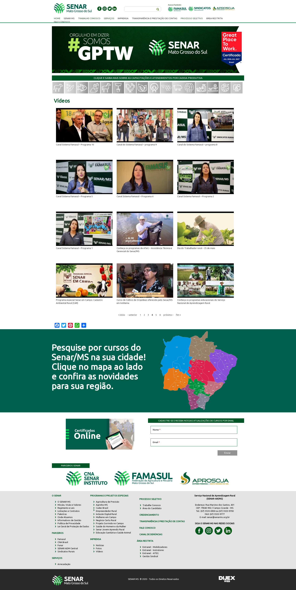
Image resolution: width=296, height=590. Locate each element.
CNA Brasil (63, 542)
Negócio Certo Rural (106, 520)
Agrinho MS (102, 505)
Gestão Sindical (150, 556)
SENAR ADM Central (68, 548)
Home (57, 18)
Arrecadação (64, 564)
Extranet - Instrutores (153, 550)
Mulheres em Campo (106, 517)
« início (121, 314)
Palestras (62, 514)
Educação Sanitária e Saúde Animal (113, 532)
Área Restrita (214, 18)
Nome (157, 429)
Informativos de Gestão (69, 520)
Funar (60, 545)
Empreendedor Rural (106, 511)
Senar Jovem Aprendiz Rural (110, 529)
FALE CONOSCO (147, 528)
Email (156, 442)
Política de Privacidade (69, 523)
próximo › (168, 314)
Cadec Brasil (102, 508)
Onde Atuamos (65, 517)
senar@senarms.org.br (218, 517)
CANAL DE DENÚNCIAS (150, 534)
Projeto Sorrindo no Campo (110, 523)
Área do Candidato (152, 508)
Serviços (109, 18)
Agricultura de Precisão (107, 501)
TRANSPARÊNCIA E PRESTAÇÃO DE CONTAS (162, 521)
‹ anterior (132, 314)
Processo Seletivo (192, 18)
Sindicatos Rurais (66, 551)
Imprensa (123, 18)
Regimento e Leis (66, 508)
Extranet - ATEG (151, 553)
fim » (178, 314)
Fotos (99, 548)
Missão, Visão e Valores (69, 505)
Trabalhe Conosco (89, 18)
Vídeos (99, 551)
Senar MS (69, 18)
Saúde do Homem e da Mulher (111, 526)
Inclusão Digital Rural (106, 514)
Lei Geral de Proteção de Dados (73, 526)
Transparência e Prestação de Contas (154, 18)
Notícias (100, 545)
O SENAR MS (64, 501)
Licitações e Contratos (69, 511)
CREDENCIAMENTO (149, 515)
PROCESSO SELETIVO (150, 499)
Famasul (62, 539)
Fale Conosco (62, 22)
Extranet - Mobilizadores (155, 547)
